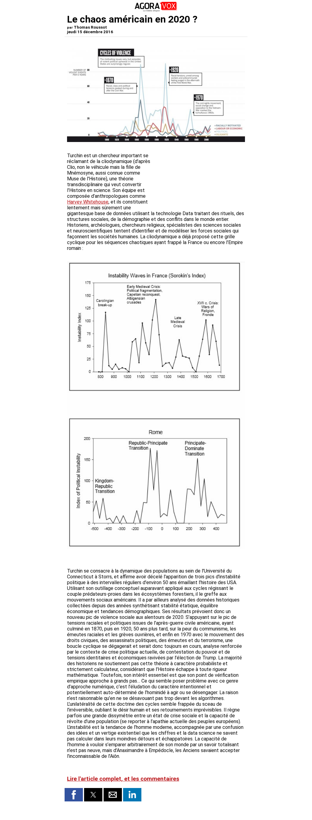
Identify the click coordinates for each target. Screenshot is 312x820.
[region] (199, 176)
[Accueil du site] (156, 10)
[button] (74, 794)
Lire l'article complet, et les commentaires (123, 779)
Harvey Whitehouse (87, 202)
